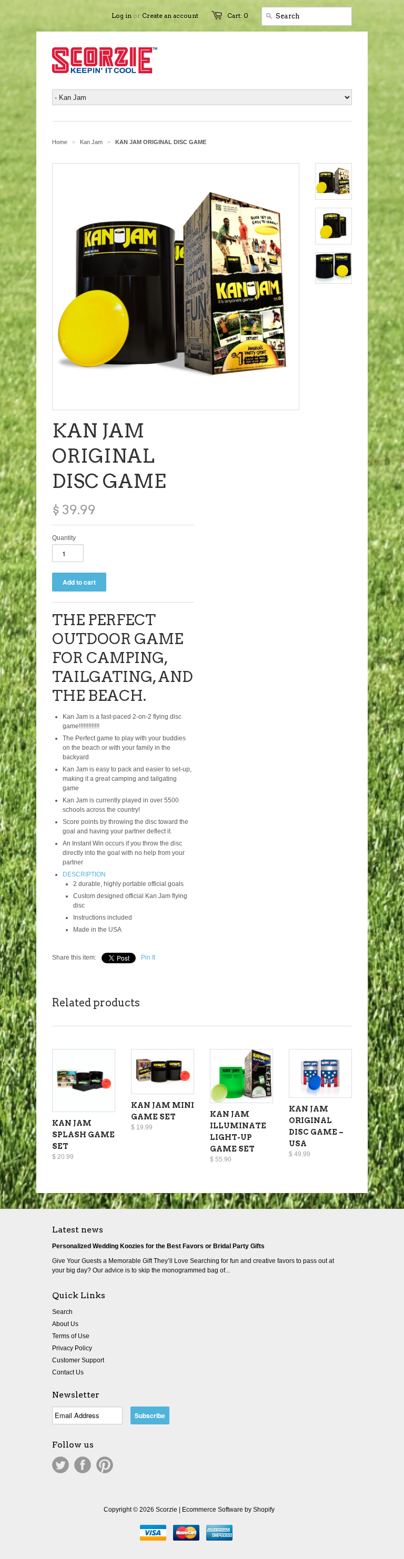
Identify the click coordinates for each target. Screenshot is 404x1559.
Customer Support (78, 1360)
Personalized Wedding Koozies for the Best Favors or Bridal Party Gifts (158, 1246)
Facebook (82, 1464)
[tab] (128, 874)
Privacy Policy (72, 1348)
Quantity (64, 538)
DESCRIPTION (84, 874)
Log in (122, 15)
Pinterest (104, 1464)
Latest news (77, 1230)
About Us (65, 1324)
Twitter (60, 1464)
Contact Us (68, 1372)
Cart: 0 (237, 15)
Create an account (170, 15)
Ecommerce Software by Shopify (228, 1509)
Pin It (148, 957)
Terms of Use (70, 1336)
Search (62, 1312)
